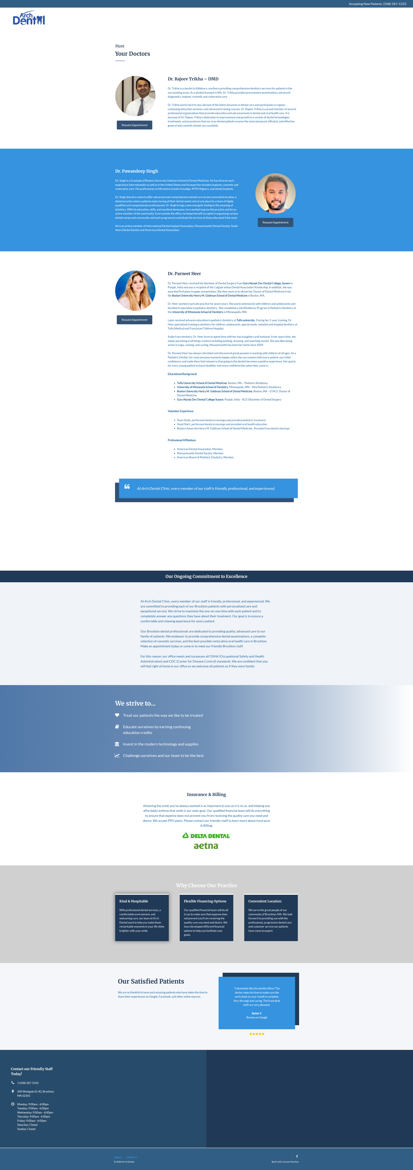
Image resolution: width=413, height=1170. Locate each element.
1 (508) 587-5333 (28, 1083)
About (118, 1157)
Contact (131, 1157)
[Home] (28, 17)
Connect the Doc (290, 1161)
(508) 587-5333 (394, 4)
